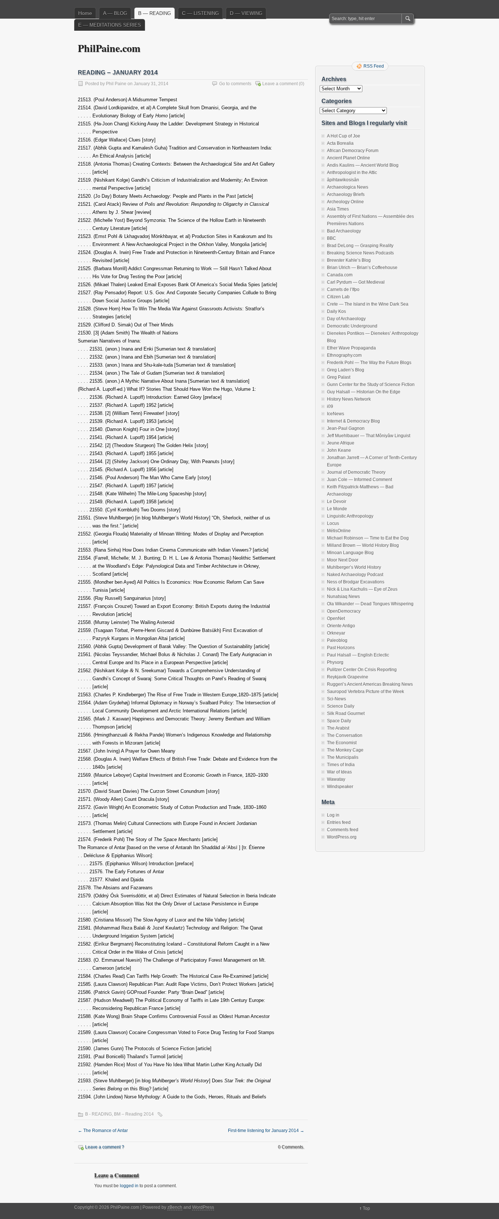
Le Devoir (336, 501)
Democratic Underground (352, 326)
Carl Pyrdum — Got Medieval (356, 282)
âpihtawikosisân (343, 179)
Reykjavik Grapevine (347, 676)
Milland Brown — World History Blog (363, 545)
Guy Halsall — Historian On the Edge (363, 391)
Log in (333, 815)
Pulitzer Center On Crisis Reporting (362, 669)
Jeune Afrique (340, 443)
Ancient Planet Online (348, 157)
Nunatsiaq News (343, 596)
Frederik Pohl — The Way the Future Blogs (369, 362)
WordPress (203, 1207)
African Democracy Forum (352, 150)
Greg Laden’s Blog (345, 369)
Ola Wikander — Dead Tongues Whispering (370, 603)
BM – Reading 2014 (134, 1114)
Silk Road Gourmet (346, 713)
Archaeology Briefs (346, 194)
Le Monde (337, 508)
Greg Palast (338, 377)
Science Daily (340, 706)
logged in (129, 1185)
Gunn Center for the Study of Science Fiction (371, 384)
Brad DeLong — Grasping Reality (360, 245)
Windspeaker (340, 786)
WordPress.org (342, 837)
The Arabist (338, 728)
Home (85, 13)
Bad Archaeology (344, 231)
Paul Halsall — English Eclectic (358, 655)
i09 (330, 406)
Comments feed (342, 829)
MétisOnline (339, 530)
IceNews (335, 413)
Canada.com (340, 274)
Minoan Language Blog (350, 552)
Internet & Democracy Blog (353, 421)
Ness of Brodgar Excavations (355, 581)
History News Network (349, 399)
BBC (331, 238)
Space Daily (339, 720)
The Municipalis (342, 757)
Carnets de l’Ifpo (343, 289)
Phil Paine (116, 83)
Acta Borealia (340, 143)
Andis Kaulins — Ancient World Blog (363, 165)
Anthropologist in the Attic (352, 172)
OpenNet (336, 618)
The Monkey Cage (345, 750)
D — (246, 13)
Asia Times (338, 209)
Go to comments (235, 83)
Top (366, 1208)
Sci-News (336, 698)
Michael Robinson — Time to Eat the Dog (368, 538)
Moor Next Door (342, 560)
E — (109, 25)
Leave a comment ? (104, 1147)
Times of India (341, 764)
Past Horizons (341, 647)
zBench (174, 1207)
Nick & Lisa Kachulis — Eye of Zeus (362, 589)
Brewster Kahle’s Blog (349, 260)
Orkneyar (336, 633)
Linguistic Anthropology (350, 516)
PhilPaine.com (109, 48)
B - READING (98, 1114)
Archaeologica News (347, 187)
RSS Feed (373, 66)
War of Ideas (339, 772)
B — (154, 13)
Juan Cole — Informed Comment (359, 479)
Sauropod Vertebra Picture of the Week (365, 691)
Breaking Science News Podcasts (360, 252)
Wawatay (336, 779)
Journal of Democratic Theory (356, 472)
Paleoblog (337, 640)
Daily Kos (336, 311)
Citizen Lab (338, 296)
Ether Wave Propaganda (351, 348)
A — (115, 13)
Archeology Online (345, 201)
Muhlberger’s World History (354, 567)
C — (200, 13)
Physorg (335, 662)
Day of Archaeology (346, 318)
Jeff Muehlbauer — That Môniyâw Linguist (368, 435)
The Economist (342, 742)
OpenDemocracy (344, 611)
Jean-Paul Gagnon (346, 428)
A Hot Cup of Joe (343, 136)
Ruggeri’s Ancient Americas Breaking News (370, 684)
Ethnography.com (344, 355)
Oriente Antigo (341, 625)
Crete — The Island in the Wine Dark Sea (367, 304)
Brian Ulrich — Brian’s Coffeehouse (362, 267)
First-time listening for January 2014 (266, 1130)
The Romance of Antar (103, 1130)
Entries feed (339, 822)
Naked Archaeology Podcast (355, 574)
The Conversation (344, 735)
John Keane (339, 450)
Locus (333, 523)
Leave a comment (280, 83)
